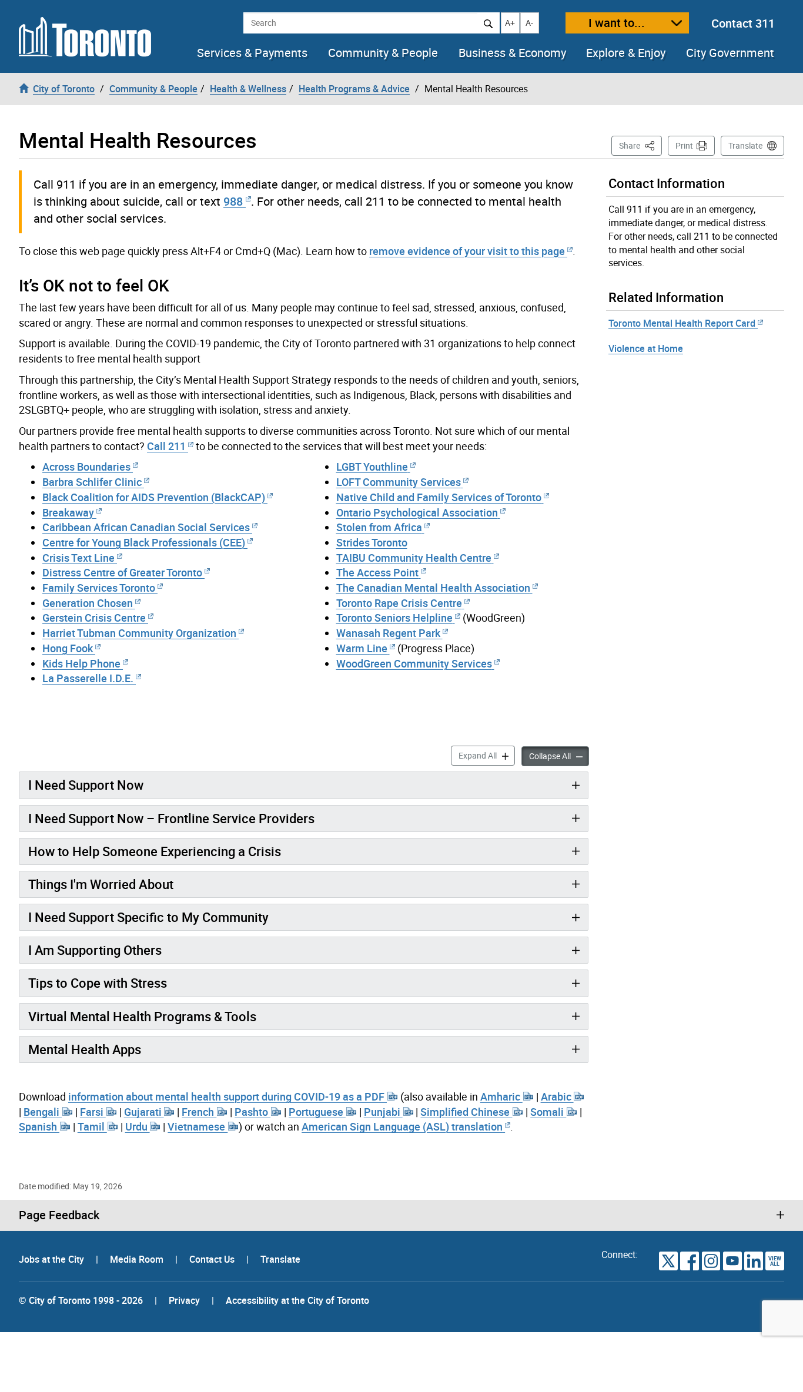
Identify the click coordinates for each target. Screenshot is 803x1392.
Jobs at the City (52, 1259)
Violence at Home (645, 348)
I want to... (616, 23)
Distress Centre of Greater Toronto (122, 572)
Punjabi (383, 1112)
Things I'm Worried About (100, 884)
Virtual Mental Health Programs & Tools (142, 1016)
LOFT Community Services (398, 482)
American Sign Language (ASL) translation (402, 1126)
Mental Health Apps (84, 1049)
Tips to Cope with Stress (97, 982)
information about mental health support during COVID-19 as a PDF (227, 1096)
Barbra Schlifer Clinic (92, 482)
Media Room (138, 1259)
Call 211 (166, 446)
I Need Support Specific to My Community (148, 916)
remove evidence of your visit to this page (467, 251)
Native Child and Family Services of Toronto (438, 497)
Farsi (93, 1112)
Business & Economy (512, 52)
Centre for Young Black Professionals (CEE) (143, 542)
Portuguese (317, 1112)
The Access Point (377, 572)
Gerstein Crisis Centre (94, 618)
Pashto (252, 1112)
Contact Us (213, 1259)
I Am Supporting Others (95, 949)
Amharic (501, 1096)
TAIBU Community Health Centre (413, 558)
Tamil (92, 1126)
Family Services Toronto (98, 588)
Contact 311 (743, 23)
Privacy (184, 1300)
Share (640, 145)
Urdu (137, 1126)
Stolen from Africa (379, 527)
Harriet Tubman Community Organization (139, 633)
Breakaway (68, 512)
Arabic (557, 1096)
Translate (745, 145)
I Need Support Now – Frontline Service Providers (171, 818)
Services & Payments (252, 52)
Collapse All (559, 756)
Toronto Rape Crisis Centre (399, 603)
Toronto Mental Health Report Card (683, 323)
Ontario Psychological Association (417, 512)
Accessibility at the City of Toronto (297, 1300)
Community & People (383, 52)
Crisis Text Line (78, 558)
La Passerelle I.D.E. (87, 678)
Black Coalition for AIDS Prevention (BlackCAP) (153, 497)
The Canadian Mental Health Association (433, 588)
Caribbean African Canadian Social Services (146, 527)
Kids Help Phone (81, 663)
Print (684, 145)
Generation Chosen (87, 603)
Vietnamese (197, 1126)
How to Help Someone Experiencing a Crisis (154, 851)
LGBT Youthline (372, 466)
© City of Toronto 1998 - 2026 (81, 1300)
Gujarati (144, 1112)
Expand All (487, 755)
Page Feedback (59, 1215)
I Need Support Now (85, 784)
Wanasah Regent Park (388, 633)
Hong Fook (67, 648)
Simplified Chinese (466, 1112)
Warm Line (361, 648)
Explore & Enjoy (625, 52)
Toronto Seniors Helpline (394, 618)
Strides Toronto (371, 542)
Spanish (39, 1126)
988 (233, 201)
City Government (730, 52)
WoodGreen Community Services (414, 663)
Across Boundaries (86, 466)
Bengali (43, 1112)
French (199, 1112)
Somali (548, 1112)
